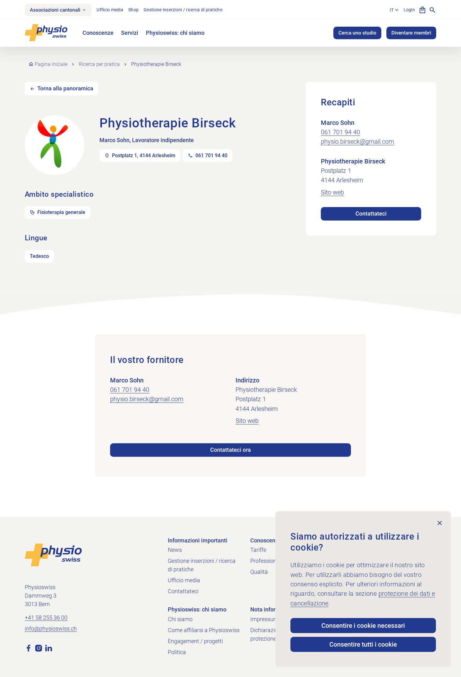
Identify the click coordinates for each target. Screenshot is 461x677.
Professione (264, 560)
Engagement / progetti (195, 641)
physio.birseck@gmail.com (357, 141)
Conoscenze (98, 32)
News (175, 549)
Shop (133, 9)
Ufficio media (110, 9)
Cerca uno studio (357, 33)
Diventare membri (411, 33)
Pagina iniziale (51, 64)
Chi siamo (180, 619)
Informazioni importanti (197, 540)
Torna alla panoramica (65, 88)
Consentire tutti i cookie (363, 644)
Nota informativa (271, 609)
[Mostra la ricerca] (432, 10)
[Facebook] (28, 647)
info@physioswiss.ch (51, 628)
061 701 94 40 (340, 132)
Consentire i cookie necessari (363, 625)
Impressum (264, 619)
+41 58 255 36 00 (46, 617)
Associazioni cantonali (55, 10)
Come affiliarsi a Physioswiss (204, 630)
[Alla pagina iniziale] (53, 554)
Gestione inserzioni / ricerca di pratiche (183, 9)
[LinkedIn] (48, 647)
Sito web (332, 192)
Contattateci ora (230, 450)
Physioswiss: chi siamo (175, 32)
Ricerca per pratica (99, 64)
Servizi (129, 32)
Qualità (259, 571)
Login (409, 9)
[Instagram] (38, 647)
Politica (177, 652)
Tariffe (258, 549)
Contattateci (370, 214)
